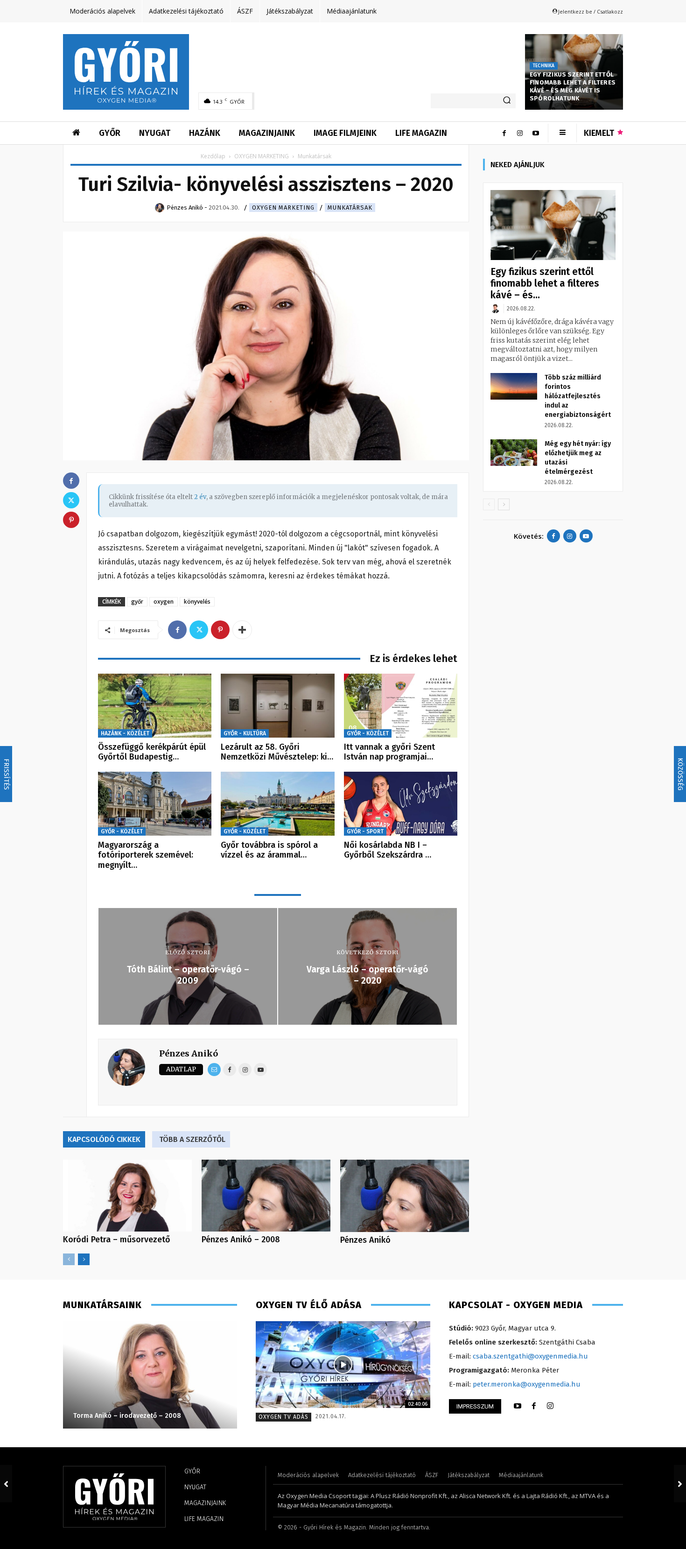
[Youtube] (535, 133)
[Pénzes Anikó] (404, 1196)
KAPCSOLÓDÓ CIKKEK (104, 1139)
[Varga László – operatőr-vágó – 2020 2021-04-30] (680, 1483)
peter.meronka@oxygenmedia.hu (527, 1384)
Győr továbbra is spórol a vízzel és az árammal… (269, 850)
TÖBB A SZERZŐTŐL (192, 1139)
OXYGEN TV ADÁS (283, 1417)
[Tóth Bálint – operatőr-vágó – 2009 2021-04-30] (6, 1483)
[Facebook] (504, 133)
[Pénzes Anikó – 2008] (266, 1196)
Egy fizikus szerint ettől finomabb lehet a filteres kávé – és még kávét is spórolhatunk (573, 86)
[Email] (214, 1069)
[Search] (507, 100)
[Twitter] (198, 629)
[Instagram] (519, 133)
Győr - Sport (365, 831)
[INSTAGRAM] (550, 1406)
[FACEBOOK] (534, 1406)
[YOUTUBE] (517, 1406)
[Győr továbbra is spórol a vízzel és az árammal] (277, 804)
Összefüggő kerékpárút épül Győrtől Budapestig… (152, 752)
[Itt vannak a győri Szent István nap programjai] (400, 706)
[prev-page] (69, 1259)
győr (137, 602)
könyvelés (197, 602)
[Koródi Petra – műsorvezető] (127, 1196)
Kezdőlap (213, 156)
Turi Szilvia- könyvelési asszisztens (126, 1416)
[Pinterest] (220, 629)
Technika (543, 66)
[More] (242, 629)
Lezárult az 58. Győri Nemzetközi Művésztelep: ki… (277, 752)
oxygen (164, 602)
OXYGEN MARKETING (261, 156)
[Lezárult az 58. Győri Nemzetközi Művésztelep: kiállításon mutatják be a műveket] (277, 706)
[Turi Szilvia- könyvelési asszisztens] (150, 1375)
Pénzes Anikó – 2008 (241, 1239)
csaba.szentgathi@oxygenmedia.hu (530, 1356)
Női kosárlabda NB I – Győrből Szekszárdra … (387, 850)
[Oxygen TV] (343, 1364)
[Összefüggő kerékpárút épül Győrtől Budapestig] (154, 706)
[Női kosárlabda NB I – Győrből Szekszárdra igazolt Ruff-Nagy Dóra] (400, 804)
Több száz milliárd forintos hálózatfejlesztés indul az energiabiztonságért (578, 396)
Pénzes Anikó (188, 1053)
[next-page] (84, 1259)
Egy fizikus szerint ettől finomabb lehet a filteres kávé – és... (544, 283)
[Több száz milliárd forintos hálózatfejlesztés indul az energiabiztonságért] (513, 386)
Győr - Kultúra (245, 733)
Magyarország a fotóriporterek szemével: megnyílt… (145, 855)
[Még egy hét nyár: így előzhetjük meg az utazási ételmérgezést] (513, 452)
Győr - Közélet (368, 733)
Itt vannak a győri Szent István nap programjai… (389, 752)
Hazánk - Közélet (125, 733)
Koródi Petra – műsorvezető (116, 1239)
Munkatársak (350, 207)
